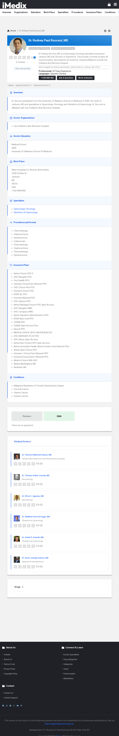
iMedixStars (68, 678)
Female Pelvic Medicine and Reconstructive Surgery (43, 459)
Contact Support (11, 698)
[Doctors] (14, 5)
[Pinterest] (21, 706)
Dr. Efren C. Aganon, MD (33, 496)
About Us (8, 659)
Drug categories (70, 659)
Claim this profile (22, 68)
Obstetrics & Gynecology (63, 48)
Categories (68, 664)
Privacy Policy (9, 669)
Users (65, 669)
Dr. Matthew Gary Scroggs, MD (36, 517)
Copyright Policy (10, 674)
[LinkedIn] (10, 706)
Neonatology (27, 479)
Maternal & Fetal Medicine (33, 562)
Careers (7, 654)
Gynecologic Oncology (39, 48)
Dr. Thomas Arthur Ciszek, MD (35, 475)
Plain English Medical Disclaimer (59, 724)
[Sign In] (109, 4)
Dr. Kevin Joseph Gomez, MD (35, 558)
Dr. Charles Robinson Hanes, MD (37, 455)
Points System (69, 674)
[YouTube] (18, 706)
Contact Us (8, 693)
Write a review (85, 78)
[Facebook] (3, 706)
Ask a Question (66, 78)
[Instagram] (7, 706)
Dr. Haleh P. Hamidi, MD (33, 537)
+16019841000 (47, 78)
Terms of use (9, 664)
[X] (14, 706)
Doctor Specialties (71, 654)
